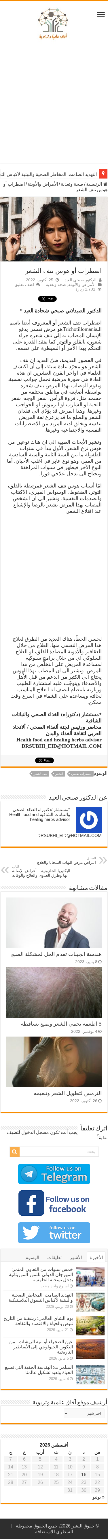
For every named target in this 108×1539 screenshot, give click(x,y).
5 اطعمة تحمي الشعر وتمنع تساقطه (61, 1024)
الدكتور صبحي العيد (80, 280)
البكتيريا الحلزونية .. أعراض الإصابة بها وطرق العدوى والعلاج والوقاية (41, 871)
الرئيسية (94, 184)
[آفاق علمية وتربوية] (54, 24)
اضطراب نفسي (81, 773)
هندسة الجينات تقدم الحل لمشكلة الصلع (56, 954)
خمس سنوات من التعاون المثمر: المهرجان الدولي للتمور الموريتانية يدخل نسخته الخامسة (41, 1274)
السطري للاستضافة (54, 1531)
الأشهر (76, 1257)
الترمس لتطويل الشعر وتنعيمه (68, 1093)
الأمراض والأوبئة (43, 184)
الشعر (59, 773)
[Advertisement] (54, 104)
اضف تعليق (24, 284)
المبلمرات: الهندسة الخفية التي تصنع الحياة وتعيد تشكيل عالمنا (39, 1370)
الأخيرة (96, 1257)
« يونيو (98, 1497)
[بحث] (15, 1152)
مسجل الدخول (35, 1132)
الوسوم (32, 1257)
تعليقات (54, 1257)
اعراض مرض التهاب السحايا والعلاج (66, 860)
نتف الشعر (40, 773)
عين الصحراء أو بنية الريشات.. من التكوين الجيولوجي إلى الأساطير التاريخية (41, 1346)
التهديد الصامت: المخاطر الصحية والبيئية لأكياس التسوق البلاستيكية (41, 1298)
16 (83, 1474)
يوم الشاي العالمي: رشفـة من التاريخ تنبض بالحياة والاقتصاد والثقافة (38, 1321)
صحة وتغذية (72, 184)
